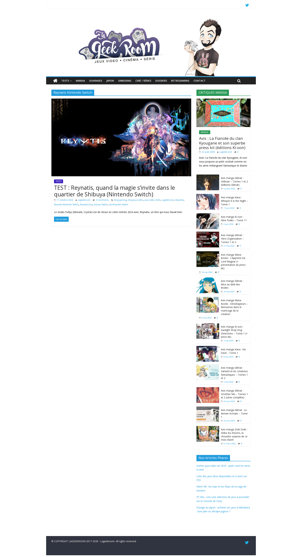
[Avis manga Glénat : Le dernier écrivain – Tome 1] (207, 408)
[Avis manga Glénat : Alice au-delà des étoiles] (207, 279)
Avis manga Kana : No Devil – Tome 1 (233, 351)
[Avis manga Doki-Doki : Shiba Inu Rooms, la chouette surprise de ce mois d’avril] (207, 427)
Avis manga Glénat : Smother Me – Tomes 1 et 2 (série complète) (234, 394)
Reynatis (179, 199)
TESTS (65, 80)
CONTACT (199, 80)
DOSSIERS (161, 80)
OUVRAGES (95, 80)
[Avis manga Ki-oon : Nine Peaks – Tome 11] (207, 215)
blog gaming (120, 199)
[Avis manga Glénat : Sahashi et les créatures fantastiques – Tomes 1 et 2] (207, 366)
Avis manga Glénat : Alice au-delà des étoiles (232, 284)
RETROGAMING (180, 80)
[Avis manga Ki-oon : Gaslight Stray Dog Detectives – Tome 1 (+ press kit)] (207, 325)
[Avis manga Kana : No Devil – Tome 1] (207, 347)
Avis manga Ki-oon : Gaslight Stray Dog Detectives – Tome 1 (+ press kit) (234, 332)
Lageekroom (84, 199)
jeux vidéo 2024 (152, 199)
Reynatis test (86, 204)
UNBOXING (124, 80)
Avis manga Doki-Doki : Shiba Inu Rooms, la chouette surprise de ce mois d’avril (234, 434)
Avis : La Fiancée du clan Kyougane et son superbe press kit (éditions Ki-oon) (222, 143)
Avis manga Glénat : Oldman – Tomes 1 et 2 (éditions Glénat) (234, 181)
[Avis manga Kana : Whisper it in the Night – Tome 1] (207, 195)
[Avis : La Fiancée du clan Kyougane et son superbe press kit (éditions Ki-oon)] (223, 100)
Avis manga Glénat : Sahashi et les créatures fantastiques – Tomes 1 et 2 (234, 373)
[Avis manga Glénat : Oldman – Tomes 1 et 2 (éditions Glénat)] (207, 176)
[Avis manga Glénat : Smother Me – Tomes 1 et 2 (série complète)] (207, 389)
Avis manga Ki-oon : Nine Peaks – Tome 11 (234, 218)
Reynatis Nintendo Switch (66, 204)
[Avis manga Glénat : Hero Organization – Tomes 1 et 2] (207, 233)
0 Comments (102, 199)
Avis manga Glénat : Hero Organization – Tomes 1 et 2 (232, 238)
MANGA (80, 80)
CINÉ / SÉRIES (143, 80)
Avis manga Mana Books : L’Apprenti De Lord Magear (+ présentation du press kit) (233, 261)
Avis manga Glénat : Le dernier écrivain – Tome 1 (234, 413)
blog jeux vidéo (135, 199)
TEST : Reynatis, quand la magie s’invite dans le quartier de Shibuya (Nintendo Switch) (114, 191)
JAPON (110, 80)
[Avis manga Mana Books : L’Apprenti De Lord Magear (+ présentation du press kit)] (207, 253)
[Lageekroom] (151, 18)
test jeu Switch (101, 204)
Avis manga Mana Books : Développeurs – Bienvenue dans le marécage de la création (234, 307)
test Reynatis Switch (118, 204)
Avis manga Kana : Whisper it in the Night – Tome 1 (234, 201)
